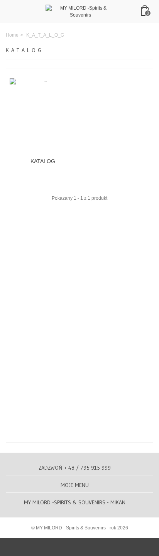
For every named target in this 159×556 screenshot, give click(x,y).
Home (12, 35)
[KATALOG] (43, 115)
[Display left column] (79, 547)
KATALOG (42, 161)
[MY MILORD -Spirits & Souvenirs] (80, 11)
